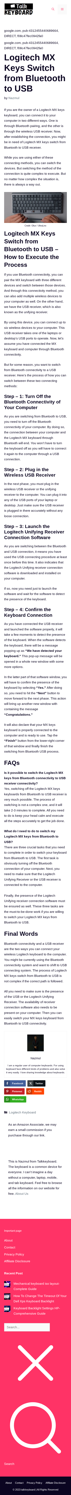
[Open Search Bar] (53, 9)
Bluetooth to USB (53, 416)
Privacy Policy (14, 1254)
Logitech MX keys (37, 917)
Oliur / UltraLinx (39, 225)
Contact (9, 1247)
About (8, 1240)
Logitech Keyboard (22, 1112)
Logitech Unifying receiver (27, 567)
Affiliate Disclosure (17, 1261)
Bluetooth (41, 975)
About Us (21, 1193)
